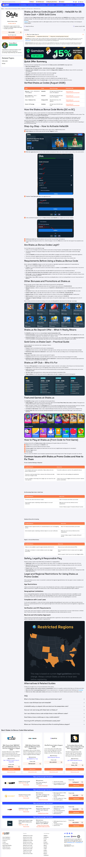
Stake (45, 840)
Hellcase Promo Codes (27, 845)
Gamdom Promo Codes (27, 848)
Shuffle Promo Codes (27, 842)
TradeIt (45, 848)
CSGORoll (81, 690)
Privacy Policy (5, 843)
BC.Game (45, 842)
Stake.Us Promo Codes (27, 853)
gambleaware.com (70, 842)
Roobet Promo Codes (27, 837)
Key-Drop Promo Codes (28, 847)
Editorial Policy (28, 40)
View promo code (11, 772)
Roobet (45, 838)
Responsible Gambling (7, 845)
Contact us (5, 840)
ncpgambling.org (79, 842)
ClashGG (45, 847)
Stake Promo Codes (27, 851)
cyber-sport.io (67, 845)
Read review (26, 784)
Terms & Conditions (6, 848)
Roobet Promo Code (43, 799)
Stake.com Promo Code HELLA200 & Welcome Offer (43, 826)
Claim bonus (76, 785)
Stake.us (26, 21)
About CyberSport (6, 837)
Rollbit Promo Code (43, 785)
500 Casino (46, 843)
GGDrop (45, 845)
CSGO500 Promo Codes (28, 840)
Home (2, 8)
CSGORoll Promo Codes (28, 835)
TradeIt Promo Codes (27, 850)
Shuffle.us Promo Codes (28, 843)
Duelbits (45, 850)
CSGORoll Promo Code (43, 813)
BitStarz (45, 853)
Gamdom (45, 851)
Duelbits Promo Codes (27, 838)
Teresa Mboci (13, 43)
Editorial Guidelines (6, 838)
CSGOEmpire (46, 837)
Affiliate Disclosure (6, 847)
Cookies (4, 842)
